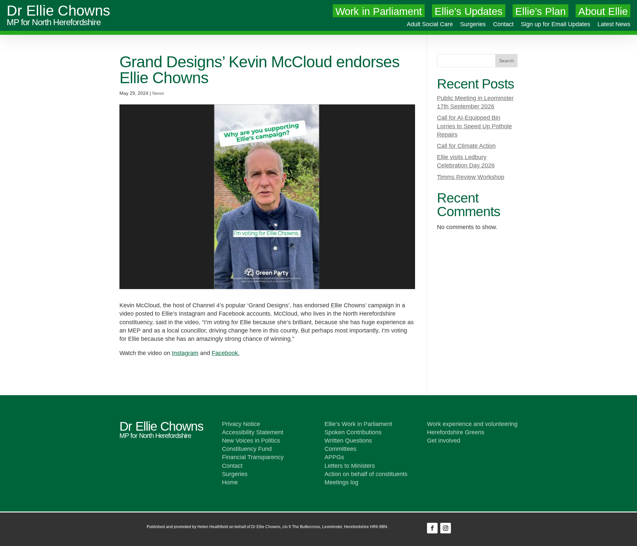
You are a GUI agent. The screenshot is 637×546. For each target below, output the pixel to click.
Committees (340, 449)
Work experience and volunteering (472, 424)
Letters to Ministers (349, 465)
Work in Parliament (378, 11)
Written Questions (348, 440)
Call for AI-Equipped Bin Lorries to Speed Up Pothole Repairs (474, 126)
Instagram (185, 353)
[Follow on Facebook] (432, 528)
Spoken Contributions (353, 432)
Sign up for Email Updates (555, 25)
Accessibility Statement (252, 432)
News (158, 93)
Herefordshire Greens (455, 432)
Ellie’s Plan (540, 11)
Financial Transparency (253, 457)
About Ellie (603, 11)
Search (506, 60)
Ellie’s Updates (469, 11)
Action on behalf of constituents (365, 474)
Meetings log (341, 482)
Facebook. (226, 353)
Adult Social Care (430, 25)
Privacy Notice (241, 424)
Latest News (614, 25)
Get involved (443, 440)
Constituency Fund (247, 449)
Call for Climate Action (466, 146)
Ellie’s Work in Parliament (358, 424)
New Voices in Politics (251, 440)
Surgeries (473, 25)
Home (230, 482)
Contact (503, 25)
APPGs (334, 457)
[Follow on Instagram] (445, 528)
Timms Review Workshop (470, 177)
